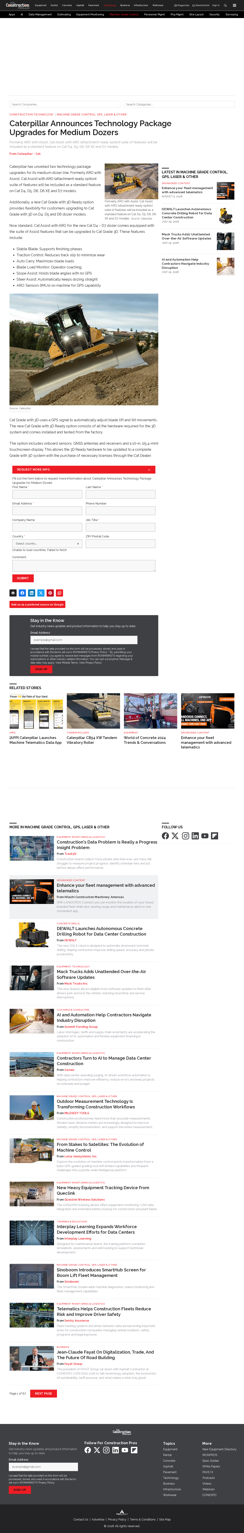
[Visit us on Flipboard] (214, 835)
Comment (19, 557)
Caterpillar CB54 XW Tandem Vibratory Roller (92, 740)
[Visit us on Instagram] (185, 835)
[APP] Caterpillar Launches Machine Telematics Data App (35, 740)
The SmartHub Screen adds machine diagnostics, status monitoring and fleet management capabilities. (105, 1289)
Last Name (94, 487)
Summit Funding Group (81, 1026)
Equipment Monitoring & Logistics (81, 837)
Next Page (43, 1393)
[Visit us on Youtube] (204, 835)
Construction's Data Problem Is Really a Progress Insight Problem (107, 844)
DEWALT (70, 940)
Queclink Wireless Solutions (84, 1199)
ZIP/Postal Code (97, 536)
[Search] (225, 5)
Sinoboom (71, 1281)
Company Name (23, 520)
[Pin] (50, 593)
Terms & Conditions (143, 1519)
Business (63, 1347)
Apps (12, 732)
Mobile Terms (70, 662)
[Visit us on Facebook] (165, 835)
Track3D (70, 853)
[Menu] (234, 5)
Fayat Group (73, 1364)
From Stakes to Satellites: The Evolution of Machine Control (100, 1147)
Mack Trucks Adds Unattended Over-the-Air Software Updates (186, 236)
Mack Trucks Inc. (76, 983)
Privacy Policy (93, 662)
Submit (23, 578)
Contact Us (80, 1519)
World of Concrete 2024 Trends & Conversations (145, 740)
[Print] (13, 593)
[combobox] (64, 104)
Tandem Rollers (78, 732)
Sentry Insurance (76, 1320)
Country (18, 536)
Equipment (131, 732)
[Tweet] (40, 593)
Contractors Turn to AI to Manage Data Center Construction (104, 1060)
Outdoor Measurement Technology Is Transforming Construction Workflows (96, 1104)
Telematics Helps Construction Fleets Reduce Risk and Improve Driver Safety (104, 1311)
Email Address (23, 503)
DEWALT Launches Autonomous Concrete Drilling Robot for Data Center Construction (187, 213)
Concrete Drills (68, 923)
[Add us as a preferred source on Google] (59, 593)
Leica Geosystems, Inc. (80, 1156)
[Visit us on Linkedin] (195, 835)
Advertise (98, 1519)
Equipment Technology (73, 966)
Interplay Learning (77, 1238)
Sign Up (41, 669)
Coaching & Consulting (73, 1009)
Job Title (93, 520)
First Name (20, 487)
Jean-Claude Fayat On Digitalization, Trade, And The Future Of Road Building (105, 1354)
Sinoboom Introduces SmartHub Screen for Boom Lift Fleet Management (101, 1272)
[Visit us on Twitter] (175, 835)
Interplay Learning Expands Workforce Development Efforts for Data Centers (97, 1229)
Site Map (165, 1519)
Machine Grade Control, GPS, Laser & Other (92, 114)
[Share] (22, 593)
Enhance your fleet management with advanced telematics (187, 190)
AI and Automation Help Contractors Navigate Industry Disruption (185, 263)
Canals (69, 1070)
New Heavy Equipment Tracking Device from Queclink (103, 1190)
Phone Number (96, 503)
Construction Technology (31, 114)
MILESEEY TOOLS (76, 1113)
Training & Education (72, 1221)
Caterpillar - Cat (29, 153)
